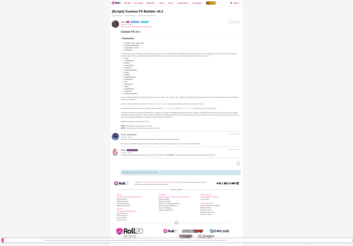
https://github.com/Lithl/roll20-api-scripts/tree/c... (136, 27)
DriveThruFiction (122, 215)
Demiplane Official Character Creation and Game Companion (174, 196)
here (227, 240)
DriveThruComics (122, 213)
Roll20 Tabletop (122, 199)
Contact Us (168, 182)
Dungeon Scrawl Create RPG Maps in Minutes (209, 196)
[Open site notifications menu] (231, 3)
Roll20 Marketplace (123, 203)
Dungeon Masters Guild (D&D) (210, 205)
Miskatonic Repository (207, 212)
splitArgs (149, 126)
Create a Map (204, 199)
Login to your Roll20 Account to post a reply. (143, 172)
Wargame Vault (121, 220)
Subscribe (211, 3)
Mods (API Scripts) (130, 16)
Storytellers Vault (205, 214)
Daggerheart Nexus (165, 201)
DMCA (162, 182)
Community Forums (117, 16)
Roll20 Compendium (123, 206)
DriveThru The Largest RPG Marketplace (126, 210)
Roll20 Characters (122, 201)
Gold (123, 150)
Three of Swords (129, 134)
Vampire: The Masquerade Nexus (169, 203)
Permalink (124, 25)
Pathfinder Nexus (164, 199)
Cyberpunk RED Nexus (166, 210)
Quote (130, 25)
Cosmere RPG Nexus (165, 208)
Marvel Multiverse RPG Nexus (168, 206)
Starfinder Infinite (205, 210)
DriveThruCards (122, 218)
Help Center (174, 182)
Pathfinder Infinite (206, 208)
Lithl (123, 22)
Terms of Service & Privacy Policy (151, 182)
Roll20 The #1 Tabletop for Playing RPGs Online (129, 196)
